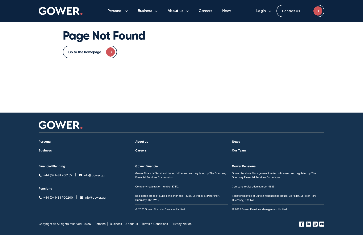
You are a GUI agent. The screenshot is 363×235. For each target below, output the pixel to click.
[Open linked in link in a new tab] (308, 224)
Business (45, 150)
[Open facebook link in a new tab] (301, 224)
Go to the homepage (84, 52)
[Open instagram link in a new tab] (315, 224)
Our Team (239, 150)
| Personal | (100, 224)
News (226, 11)
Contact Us (291, 11)
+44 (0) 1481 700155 (57, 175)
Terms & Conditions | (155, 224)
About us (141, 141)
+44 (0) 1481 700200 (58, 197)
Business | (117, 224)
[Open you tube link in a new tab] (321, 224)
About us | (132, 224)
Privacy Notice (181, 224)
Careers (205, 11)
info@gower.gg (94, 175)
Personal (45, 141)
